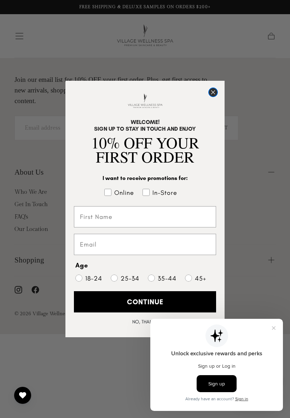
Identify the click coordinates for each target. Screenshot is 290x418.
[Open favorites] (22, 395)
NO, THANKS (145, 322)
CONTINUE (145, 302)
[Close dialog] (213, 92)
